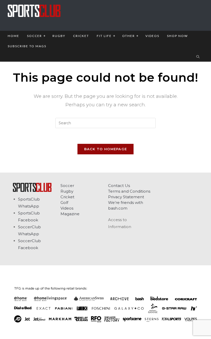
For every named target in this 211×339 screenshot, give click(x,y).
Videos (66, 208)
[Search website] (197, 57)
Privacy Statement (126, 196)
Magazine (70, 213)
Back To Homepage (105, 149)
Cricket (67, 196)
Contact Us (119, 185)
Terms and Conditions (129, 191)
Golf (64, 202)
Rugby (66, 191)
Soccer (67, 185)
